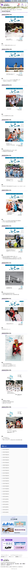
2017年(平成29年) (6, 488)
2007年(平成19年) (6, 462)
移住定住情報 (23, 1)
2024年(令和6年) (6, 507)
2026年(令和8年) (6, 512)
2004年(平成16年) (6, 454)
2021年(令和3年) (6, 499)
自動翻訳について (18, 556)
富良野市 (5, 560)
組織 (20, 563)
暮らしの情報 (7, 9)
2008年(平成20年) (6, 465)
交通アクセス (3, 563)
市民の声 (8, 564)
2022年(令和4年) (6, 501)
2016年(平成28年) (6, 486)
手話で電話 (17, 563)
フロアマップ (3, 564)
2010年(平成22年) (6, 470)
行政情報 (10, 9)
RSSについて (11, 556)
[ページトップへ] (25, 567)
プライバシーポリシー (5, 555)
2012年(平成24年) (6, 475)
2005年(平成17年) (6, 457)
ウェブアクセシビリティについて (16, 555)
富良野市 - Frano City (5, 5)
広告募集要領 (8, 539)
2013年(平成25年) (6, 478)
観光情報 (19, 1)
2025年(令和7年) (6, 509)
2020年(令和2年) (6, 496)
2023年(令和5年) (6, 504)
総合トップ (2, 9)
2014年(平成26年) (6, 480)
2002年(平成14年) (6, 449)
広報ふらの (14, 9)
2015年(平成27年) (6, 483)
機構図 (24, 563)
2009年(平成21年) (6, 467)
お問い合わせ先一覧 (10, 563)
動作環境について (4, 556)
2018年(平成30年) (6, 491)
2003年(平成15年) (6, 452)
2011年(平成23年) (6, 473)
